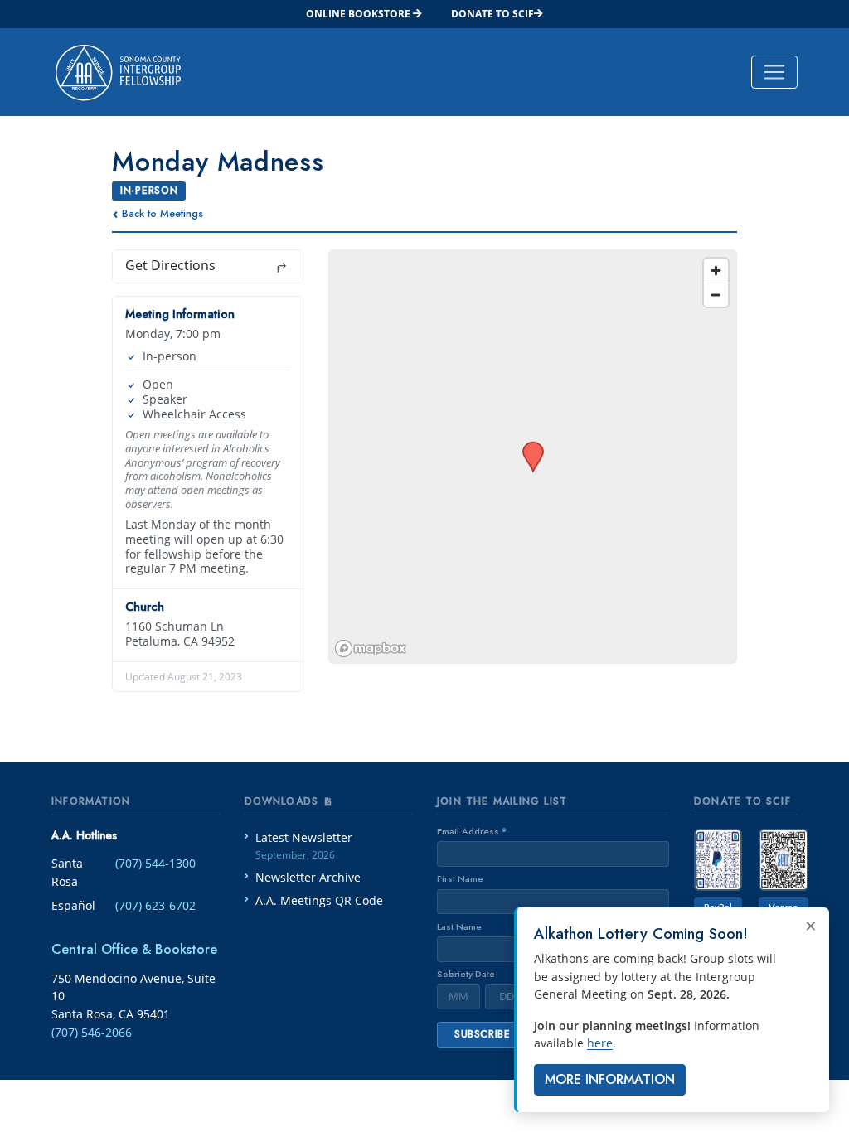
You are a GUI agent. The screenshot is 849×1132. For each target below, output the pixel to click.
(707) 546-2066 (91, 1032)
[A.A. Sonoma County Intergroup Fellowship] (118, 72)
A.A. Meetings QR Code (319, 900)
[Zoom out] (716, 295)
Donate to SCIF (492, 14)
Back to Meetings (162, 213)
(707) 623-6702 (155, 905)
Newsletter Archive (308, 877)
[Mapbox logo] (370, 648)
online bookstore (359, 14)
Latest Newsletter (303, 846)
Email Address (472, 831)
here (600, 1043)
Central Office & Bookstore (134, 949)
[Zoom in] (716, 271)
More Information (610, 1079)
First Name (460, 878)
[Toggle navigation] (774, 72)
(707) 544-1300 (155, 863)
